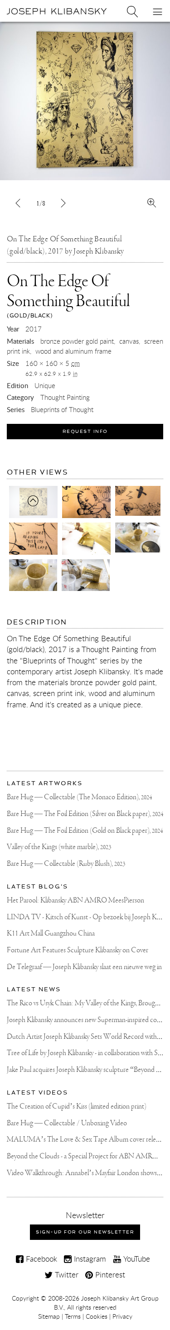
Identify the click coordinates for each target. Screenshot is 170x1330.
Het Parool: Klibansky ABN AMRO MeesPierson (75, 900)
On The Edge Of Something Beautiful (68, 296)
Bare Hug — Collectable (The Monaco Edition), (79, 797)
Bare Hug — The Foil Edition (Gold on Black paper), (85, 830)
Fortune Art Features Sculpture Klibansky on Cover (77, 950)
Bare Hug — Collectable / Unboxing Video (67, 1123)
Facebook (40, 1258)
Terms (73, 1316)
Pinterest (109, 1274)
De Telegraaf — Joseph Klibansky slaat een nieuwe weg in (84, 967)
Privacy (122, 1316)
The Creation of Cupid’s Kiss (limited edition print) (76, 1106)
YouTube (135, 1258)
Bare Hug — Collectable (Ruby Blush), (66, 863)
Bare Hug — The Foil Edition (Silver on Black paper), (85, 814)
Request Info (85, 431)
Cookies (96, 1316)
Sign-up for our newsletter (85, 1231)
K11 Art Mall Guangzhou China (51, 933)
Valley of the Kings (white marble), (59, 847)
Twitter (65, 1274)
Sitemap (49, 1316)
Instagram (89, 1258)
